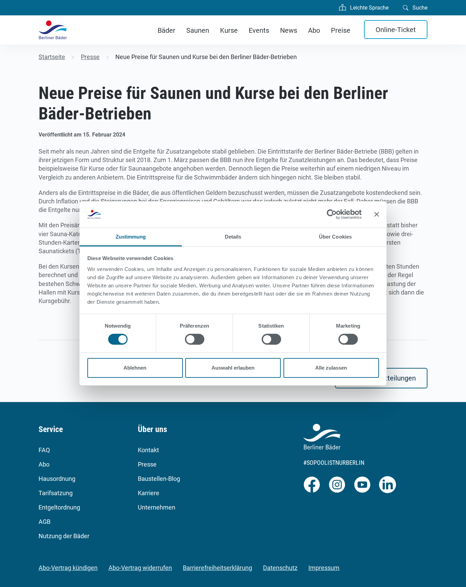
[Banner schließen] (376, 214)
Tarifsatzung (56, 493)
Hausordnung (57, 478)
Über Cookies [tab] (335, 237)
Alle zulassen (331, 368)
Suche (419, 7)
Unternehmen (156, 507)
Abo (314, 30)
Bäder (166, 30)
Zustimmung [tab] (131, 237)
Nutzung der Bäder (64, 536)
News (288, 30)
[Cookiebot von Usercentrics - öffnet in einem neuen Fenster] (332, 214)
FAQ (44, 450)
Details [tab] (233, 237)
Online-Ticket (396, 30)
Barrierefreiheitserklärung (217, 567)
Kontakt (148, 450)
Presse (147, 464)
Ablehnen (134, 368)
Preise (340, 30)
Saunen (197, 30)
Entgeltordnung (59, 507)
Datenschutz (280, 567)
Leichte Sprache (369, 7)
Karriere (148, 493)
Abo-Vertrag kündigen (68, 567)
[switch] (194, 339)
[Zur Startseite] (53, 30)
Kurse (229, 30)
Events (259, 30)
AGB (44, 521)
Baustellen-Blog (159, 478)
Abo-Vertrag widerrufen (140, 567)
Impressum (323, 567)
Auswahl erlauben (233, 368)
